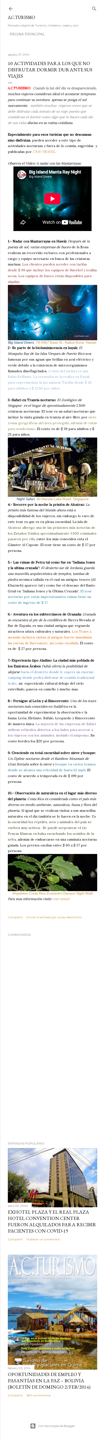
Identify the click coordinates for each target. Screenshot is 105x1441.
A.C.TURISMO (21, 17)
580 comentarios (39, 1395)
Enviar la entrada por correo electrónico (54, 917)
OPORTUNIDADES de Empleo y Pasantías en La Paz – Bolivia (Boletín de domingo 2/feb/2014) (49, 1380)
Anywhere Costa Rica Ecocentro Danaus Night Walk (52, 893)
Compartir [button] (15, 917)
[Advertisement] (52, 1095)
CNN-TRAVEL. (44, 151)
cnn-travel (61, 899)
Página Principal (27, 34)
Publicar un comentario (43, 1239)
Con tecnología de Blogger (56, 1426)
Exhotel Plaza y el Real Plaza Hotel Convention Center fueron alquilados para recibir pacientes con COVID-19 (52, 1221)
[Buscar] (94, 7)
